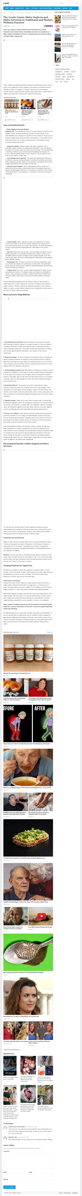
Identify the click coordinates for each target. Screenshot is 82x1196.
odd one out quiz (59, 79)
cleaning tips (58, 71)
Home (6, 8)
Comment (6, 1151)
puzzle (68, 79)
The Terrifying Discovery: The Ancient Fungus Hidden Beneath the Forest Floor (27, 1078)
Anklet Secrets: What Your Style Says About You (69, 35)
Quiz (70, 8)
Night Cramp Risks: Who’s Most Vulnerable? (10, 1078)
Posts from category (62, 12)
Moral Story (19, 8)
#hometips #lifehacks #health (11, 1049)
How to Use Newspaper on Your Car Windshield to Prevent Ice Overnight (69, 45)
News (12, 8)
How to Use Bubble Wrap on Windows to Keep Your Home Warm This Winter (70, 56)
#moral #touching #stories (62, 69)
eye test (73, 71)
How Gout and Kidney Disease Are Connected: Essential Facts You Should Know (45, 1079)
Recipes (65, 8)
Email (30, 1172)
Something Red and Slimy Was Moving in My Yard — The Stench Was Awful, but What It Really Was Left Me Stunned (27, 1108)
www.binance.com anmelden (16, 1126)
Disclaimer (74, 1192)
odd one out (71, 76)
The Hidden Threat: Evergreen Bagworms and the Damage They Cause (44, 1108)
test (56, 81)
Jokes (27, 8)
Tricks (65, 81)
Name (5, 1172)
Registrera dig (12, 1137)
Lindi (6, 3)
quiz (73, 79)
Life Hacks (34, 8)
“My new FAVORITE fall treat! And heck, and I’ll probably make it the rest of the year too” (70, 17)
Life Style (57, 76)
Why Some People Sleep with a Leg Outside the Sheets (70, 26)
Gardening (57, 8)
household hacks (59, 74)
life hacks (69, 74)
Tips (61, 81)
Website (5, 1179)
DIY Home (66, 71)
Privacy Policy (67, 1192)
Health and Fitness (45, 8)
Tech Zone (13, 26)
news (64, 76)
